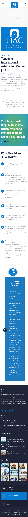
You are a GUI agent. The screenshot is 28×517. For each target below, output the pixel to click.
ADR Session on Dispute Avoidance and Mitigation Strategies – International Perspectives (16, 454)
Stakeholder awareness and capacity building (14, 425)
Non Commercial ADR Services (10, 422)
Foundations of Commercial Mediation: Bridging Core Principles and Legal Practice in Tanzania (13, 447)
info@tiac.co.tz (11, 487)
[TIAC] (14, 3)
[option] (13, 324)
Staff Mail (9, 511)
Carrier (15, 511)
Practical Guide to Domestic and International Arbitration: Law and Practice (15, 440)
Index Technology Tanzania (14, 514)
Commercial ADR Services (9, 420)
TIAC (11, 512)
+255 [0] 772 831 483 (12, 495)
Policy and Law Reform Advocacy (11, 428)
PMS (19, 511)
